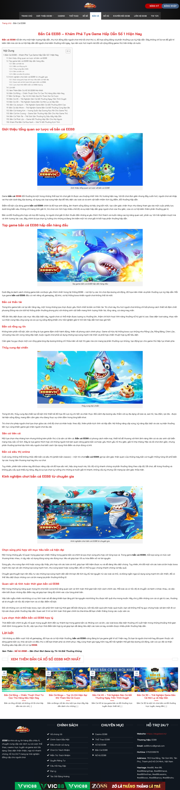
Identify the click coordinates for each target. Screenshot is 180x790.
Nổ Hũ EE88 (20, 651)
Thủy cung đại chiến (20, 69)
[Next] (177, 689)
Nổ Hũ (106, 16)
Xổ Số (85, 16)
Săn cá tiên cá (18, 71)
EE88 (18, 196)
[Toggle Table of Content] (67, 51)
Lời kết (12, 87)
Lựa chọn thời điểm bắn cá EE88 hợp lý (28, 85)
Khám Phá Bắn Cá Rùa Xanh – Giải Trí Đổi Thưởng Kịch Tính (35, 122)
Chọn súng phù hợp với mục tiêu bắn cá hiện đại (31, 80)
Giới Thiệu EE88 (44, 16)
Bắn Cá (95, 16)
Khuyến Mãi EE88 (121, 16)
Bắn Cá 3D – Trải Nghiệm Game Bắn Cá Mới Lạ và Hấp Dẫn (34, 102)
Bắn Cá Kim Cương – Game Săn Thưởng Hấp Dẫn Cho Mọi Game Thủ (39, 113)
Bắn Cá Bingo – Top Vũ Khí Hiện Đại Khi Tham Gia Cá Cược (34, 96)
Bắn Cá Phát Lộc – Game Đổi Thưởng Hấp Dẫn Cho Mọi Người (36, 119)
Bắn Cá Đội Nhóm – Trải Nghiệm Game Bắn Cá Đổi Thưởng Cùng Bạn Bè (39, 107)
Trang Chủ (26, 16)
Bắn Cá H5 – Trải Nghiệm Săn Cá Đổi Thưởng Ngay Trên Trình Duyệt (37, 99)
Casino (61, 16)
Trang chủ (6, 23)
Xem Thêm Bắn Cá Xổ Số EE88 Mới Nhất (26, 90)
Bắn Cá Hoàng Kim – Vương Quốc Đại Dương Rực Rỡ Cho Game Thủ (38, 110)
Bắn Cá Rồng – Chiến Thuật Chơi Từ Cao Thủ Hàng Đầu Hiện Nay (36, 93)
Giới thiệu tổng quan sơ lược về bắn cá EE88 (28, 58)
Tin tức (155, 16)
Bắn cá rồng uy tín (20, 66)
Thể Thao (73, 16)
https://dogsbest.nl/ (157, 733)
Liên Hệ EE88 (140, 16)
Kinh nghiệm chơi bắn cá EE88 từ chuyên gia (28, 77)
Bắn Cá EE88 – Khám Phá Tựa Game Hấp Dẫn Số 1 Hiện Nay (32, 55)
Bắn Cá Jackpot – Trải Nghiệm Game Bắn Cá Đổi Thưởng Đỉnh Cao (38, 105)
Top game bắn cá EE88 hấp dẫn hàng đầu (26, 61)
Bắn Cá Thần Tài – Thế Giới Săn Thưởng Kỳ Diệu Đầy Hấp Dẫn (36, 116)
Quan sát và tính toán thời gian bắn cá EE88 (29, 82)
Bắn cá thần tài (18, 64)
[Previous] (3, 689)
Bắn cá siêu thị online (21, 74)
